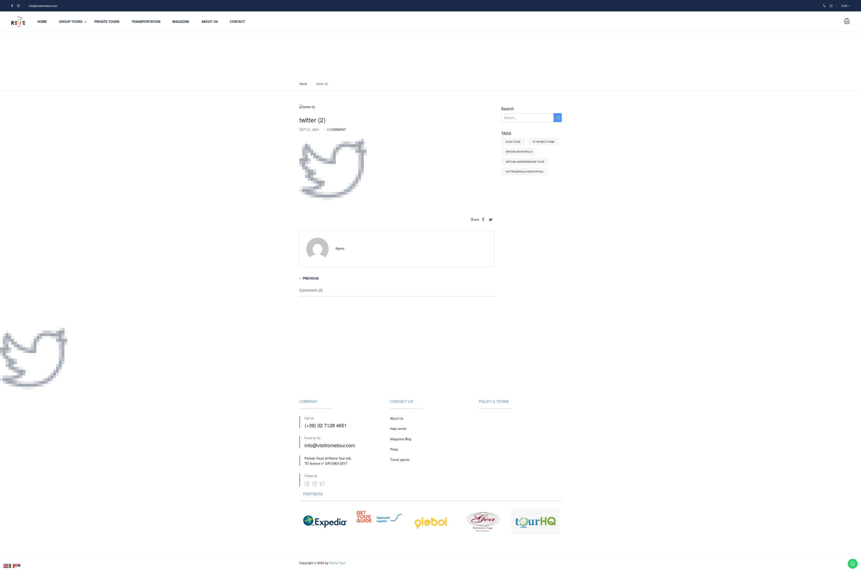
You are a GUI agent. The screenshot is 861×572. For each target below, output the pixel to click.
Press (394, 449)
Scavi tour (513, 141)
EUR (844, 6)
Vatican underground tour (525, 161)
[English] (6, 565)
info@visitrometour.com (43, 6)
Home (42, 21)
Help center (398, 428)
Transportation (145, 21)
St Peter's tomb (543, 141)
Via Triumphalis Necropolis (524, 171)
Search (507, 108)
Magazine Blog (400, 439)
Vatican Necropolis (519, 151)
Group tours (70, 21)
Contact (237, 21)
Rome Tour (337, 563)
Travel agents (399, 459)
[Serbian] (18, 565)
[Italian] (12, 565)
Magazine (180, 21)
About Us (209, 21)
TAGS (506, 133)
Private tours (106, 21)
